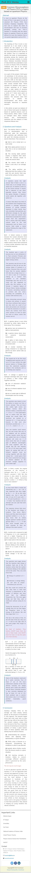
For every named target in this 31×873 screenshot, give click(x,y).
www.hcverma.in (9, 858)
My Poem (6, 827)
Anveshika (6, 823)
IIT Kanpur (6, 820)
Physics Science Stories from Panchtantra (14, 839)
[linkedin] (19, 863)
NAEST (5, 842)
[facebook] (15, 863)
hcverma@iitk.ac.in (10, 855)
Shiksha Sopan (7, 816)
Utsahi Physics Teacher (9, 835)
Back (3, 7)
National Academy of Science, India (12, 831)
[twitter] (12, 863)
